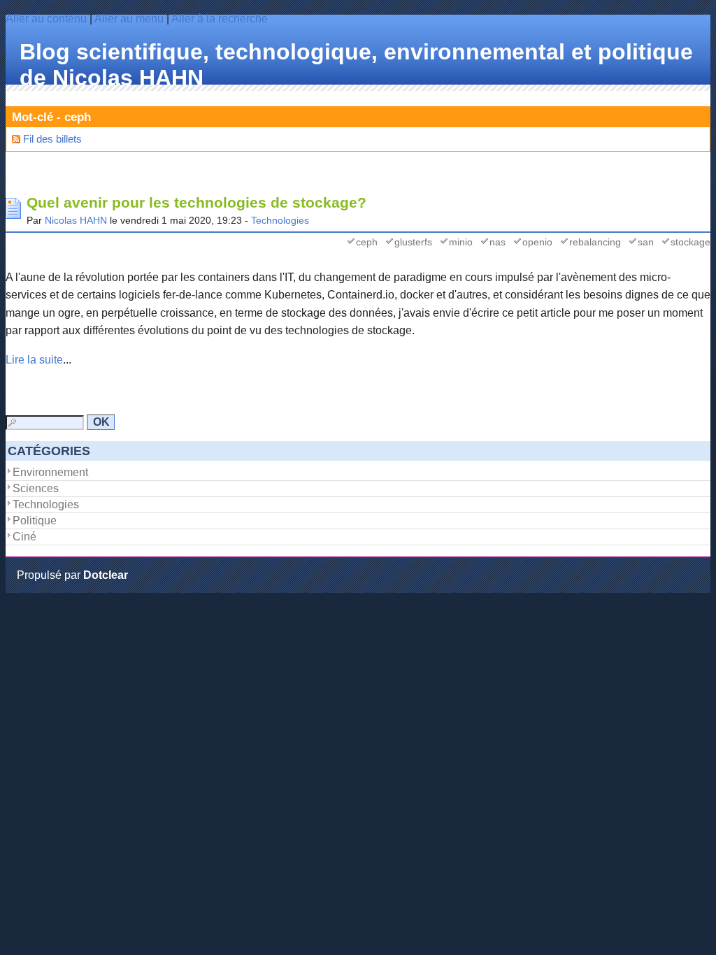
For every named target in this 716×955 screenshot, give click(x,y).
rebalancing (595, 241)
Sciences (36, 488)
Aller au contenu (46, 18)
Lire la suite (34, 360)
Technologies (280, 220)
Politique (35, 520)
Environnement (50, 472)
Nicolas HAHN (76, 220)
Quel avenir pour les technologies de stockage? (196, 202)
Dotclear (105, 575)
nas (497, 241)
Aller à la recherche (219, 18)
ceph (367, 241)
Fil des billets (52, 139)
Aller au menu (129, 18)
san (646, 241)
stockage (690, 241)
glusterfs (413, 241)
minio (461, 241)
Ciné (24, 537)
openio (537, 241)
